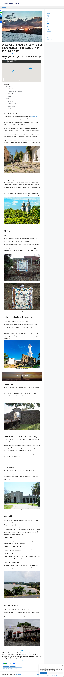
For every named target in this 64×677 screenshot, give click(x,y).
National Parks (49, 32)
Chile (47, 18)
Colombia (48, 21)
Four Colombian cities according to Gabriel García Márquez (12, 667)
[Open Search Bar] (61, 3)
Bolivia (48, 15)
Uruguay (9, 666)
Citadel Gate (10, 93)
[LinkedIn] (1, 14)
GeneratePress (18, 674)
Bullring (9, 96)
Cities (5, 7)
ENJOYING (47, 3)
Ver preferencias (59, 673)
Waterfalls (48, 37)
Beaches (8, 98)
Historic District (9, 86)
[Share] (1, 22)
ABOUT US (54, 3)
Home (3, 7)
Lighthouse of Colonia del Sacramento (15, 91)
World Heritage (13, 666)
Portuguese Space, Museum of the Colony (16, 94)
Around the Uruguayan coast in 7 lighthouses (10, 668)
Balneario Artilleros (11, 106)
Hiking (48, 26)
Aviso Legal (55, 675)
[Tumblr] (1, 18)
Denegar (51, 673)
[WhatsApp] (1, 12)
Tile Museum (10, 89)
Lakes (48, 29)
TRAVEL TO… (41, 3)
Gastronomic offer (9, 108)
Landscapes (49, 31)
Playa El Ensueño (11, 101)
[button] (62, 665)
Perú (47, 34)
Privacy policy (52, 675)
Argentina (48, 11)
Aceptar (43, 673)
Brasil (48, 16)
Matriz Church (10, 88)
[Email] (1, 20)
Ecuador (48, 24)
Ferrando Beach (11, 99)
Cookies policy (47, 675)
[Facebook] (1, 11)
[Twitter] (1, 16)
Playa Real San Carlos (12, 103)
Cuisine (48, 23)
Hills (47, 27)
